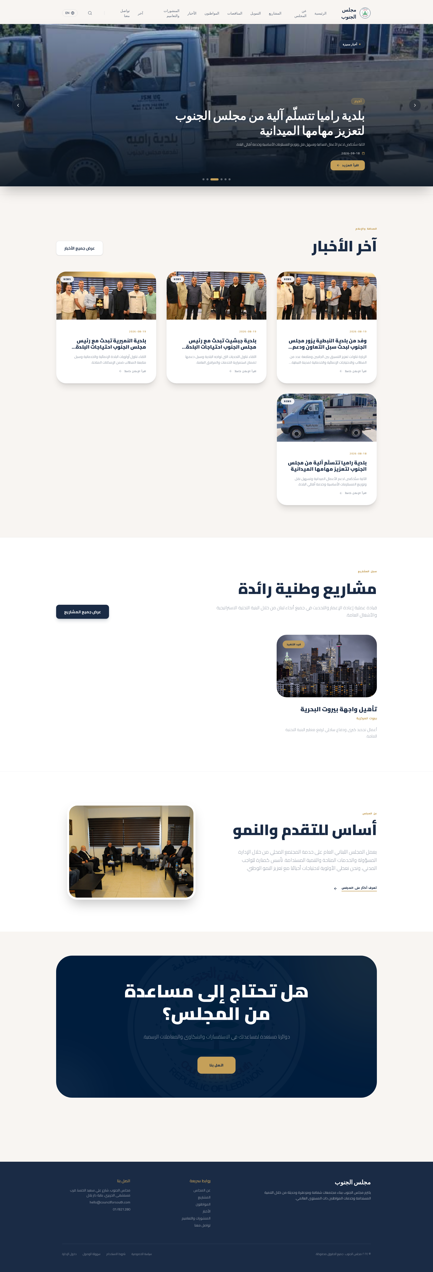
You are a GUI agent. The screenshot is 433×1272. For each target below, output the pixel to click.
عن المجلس (300, 13)
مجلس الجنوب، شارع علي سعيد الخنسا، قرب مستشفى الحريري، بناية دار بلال (100, 1192)
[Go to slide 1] (230, 179)
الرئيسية (320, 13)
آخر (140, 13)
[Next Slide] (18, 105)
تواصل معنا (125, 13)
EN (67, 13)
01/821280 (121, 1209)
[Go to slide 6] (203, 179)
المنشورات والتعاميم (171, 13)
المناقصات (234, 13)
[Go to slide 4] (217, 179)
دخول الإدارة (69, 1254)
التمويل (255, 13)
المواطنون (211, 13)
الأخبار (191, 13)
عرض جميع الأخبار (79, 248)
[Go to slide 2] (226, 179)
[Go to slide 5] (210, 179)
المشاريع (275, 13)
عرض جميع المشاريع (82, 611)
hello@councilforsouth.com (110, 1202)
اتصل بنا (216, 1065)
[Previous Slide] (415, 105)
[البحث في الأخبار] (90, 13)
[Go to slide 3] (222, 179)
